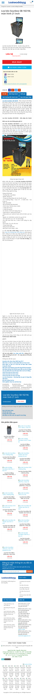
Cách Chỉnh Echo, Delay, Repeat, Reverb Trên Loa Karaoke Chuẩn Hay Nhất (9, 614)
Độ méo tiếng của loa (8, 380)
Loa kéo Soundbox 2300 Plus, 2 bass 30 (25, 484)
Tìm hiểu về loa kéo (24, 585)
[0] (30, 2)
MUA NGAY (17, 62)
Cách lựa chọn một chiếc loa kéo (25, 595)
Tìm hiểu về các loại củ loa (25, 591)
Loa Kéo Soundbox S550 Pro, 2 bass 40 (24, 524)
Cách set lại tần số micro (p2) (10, 374)
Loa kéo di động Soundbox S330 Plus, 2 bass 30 (9, 474)
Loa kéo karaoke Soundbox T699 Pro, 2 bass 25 (25, 540)
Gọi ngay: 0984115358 (18, 67)
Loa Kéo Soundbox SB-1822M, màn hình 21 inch (9, 527)
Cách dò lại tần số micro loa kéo (11, 375)
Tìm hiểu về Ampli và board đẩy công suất (24, 588)
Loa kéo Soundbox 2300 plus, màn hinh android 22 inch (9, 554)
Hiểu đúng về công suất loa (9, 608)
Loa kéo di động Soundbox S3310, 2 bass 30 (24, 445)
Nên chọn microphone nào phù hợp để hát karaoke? (16, 367)
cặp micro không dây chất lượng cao (15, 232)
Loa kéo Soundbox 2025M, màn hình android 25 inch (25, 460)
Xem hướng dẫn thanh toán (10, 97)
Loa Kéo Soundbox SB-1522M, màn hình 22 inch (25, 512)
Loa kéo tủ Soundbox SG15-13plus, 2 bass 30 (24, 430)
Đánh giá (22, 94)
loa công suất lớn (18, 353)
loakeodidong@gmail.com (24, 635)
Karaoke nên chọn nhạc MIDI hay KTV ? (13, 361)
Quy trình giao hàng (25, 97)
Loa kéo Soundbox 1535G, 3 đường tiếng (9, 497)
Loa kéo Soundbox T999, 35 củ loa (25, 497)
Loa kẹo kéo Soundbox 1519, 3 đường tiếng (9, 457)
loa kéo (18, 130)
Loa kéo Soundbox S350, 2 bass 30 (9, 437)
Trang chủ (3, 6)
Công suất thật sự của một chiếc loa (9, 604)
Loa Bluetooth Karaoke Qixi (25, 582)
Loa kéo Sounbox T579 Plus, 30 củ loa (9, 510)
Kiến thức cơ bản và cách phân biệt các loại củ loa (16, 363)
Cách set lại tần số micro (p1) (10, 372)
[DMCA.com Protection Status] (6, 659)
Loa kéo (8, 6)
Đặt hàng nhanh (13, 94)
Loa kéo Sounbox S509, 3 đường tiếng (24, 472)
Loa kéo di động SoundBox (17, 6)
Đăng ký (29, 571)
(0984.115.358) (21, 629)
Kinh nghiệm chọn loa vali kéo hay (11, 382)
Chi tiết (4, 94)
